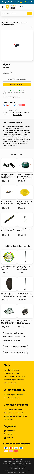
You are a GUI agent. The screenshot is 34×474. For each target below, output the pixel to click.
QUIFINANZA (11, 464)
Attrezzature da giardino (15, 347)
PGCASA (5, 463)
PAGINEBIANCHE (12, 463)
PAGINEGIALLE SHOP (25, 461)
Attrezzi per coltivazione (15, 353)
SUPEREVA (23, 464)
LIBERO (5, 461)
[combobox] (17, 13)
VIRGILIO (10, 461)
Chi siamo (10, 467)
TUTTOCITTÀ (19, 463)
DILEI (24, 463)
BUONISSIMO (17, 464)
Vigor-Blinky (13, 110)
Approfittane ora (25, 2)
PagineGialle (15, 97)
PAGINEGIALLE (16, 461)
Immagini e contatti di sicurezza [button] (14, 336)
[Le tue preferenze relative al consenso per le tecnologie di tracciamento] (31, 471)
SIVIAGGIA (28, 463)
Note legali (15, 467)
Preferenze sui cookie (18, 468)
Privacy (20, 467)
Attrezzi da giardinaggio (20, 112)
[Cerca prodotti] (29, 13)
